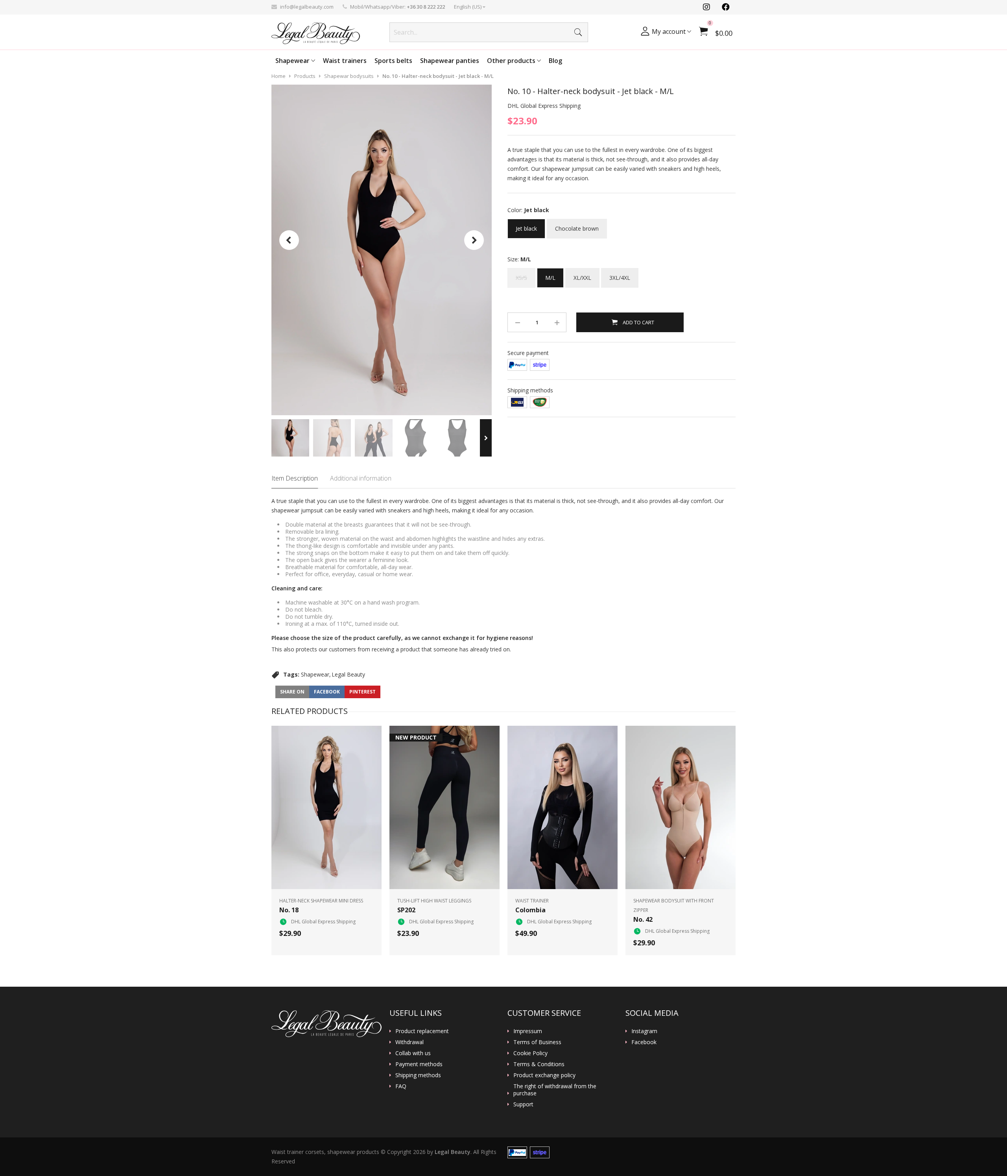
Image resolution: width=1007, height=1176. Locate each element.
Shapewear (293, 60)
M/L (550, 274)
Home (278, 76)
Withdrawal (409, 1042)
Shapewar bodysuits (349, 76)
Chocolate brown (577, 225)
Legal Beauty (348, 674)
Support (523, 1104)
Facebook (644, 1042)
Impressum (527, 1031)
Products (304, 76)
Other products (512, 60)
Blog (555, 60)
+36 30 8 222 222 (426, 6)
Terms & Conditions (538, 1064)
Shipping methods (418, 1075)
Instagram (644, 1031)
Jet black (526, 225)
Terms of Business (537, 1042)
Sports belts (393, 60)
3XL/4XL (619, 274)
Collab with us (413, 1053)
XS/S (521, 274)
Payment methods (419, 1064)
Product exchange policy (544, 1075)
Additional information (360, 478)
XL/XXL (582, 274)
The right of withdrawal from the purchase (554, 1090)
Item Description (294, 478)
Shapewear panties (449, 60)
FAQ (400, 1086)
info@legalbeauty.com (307, 6)
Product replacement (422, 1031)
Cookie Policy (530, 1053)
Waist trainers (345, 60)
